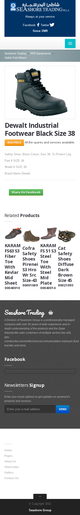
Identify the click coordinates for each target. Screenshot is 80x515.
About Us (10, 461)
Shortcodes (11, 467)
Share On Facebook (26, 192)
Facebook (29, 25)
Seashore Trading (15, 53)
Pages (8, 455)
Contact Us (11, 478)
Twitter (45, 25)
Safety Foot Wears (15, 57)
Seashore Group (40, 510)
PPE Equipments (40, 53)
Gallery (9, 472)
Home (8, 450)
